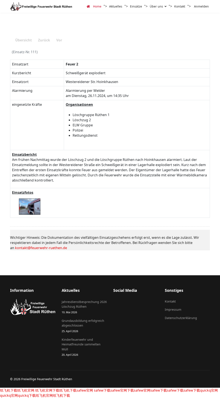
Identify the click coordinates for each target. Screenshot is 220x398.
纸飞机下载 (8, 390)
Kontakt (179, 6)
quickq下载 (27, 395)
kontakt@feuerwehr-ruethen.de (41, 247)
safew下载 (101, 390)
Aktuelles (115, 6)
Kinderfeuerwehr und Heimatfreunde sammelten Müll (81, 346)
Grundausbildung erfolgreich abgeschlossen (83, 326)
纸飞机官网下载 (46, 390)
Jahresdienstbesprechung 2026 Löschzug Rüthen (84, 307)
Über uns (156, 6)
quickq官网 (209, 390)
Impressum (173, 309)
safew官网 (84, 390)
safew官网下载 (122, 390)
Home (96, 6)
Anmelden (201, 6)
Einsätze (136, 6)
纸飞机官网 (25, 390)
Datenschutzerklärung (181, 318)
